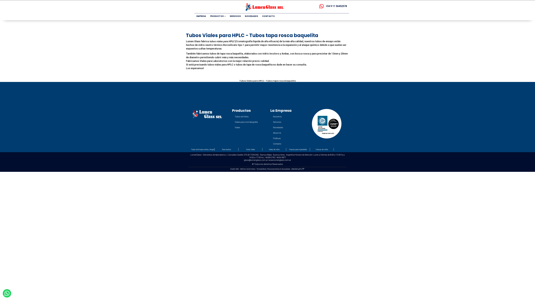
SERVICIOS (235, 16)
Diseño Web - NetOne (237, 169)
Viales (237, 127)
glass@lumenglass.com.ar (256, 160)
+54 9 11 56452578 (336, 6)
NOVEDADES (251, 16)
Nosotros (277, 117)
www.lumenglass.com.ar (280, 160)
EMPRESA (201, 16)
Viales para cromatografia (246, 122)
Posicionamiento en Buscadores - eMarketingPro (284, 169)
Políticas (277, 138)
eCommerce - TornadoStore (256, 169)
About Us (277, 133)
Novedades (278, 127)
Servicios (277, 122)
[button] (303, 169)
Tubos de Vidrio (242, 117)
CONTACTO (268, 16)
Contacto (277, 144)
